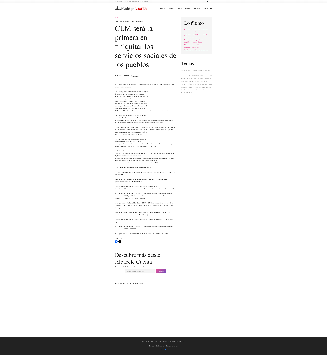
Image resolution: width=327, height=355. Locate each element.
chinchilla (208, 70)
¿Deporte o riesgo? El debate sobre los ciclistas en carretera (196, 36)
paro (193, 84)
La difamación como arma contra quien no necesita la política (196, 31)
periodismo (204, 84)
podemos (210, 84)
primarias (196, 87)
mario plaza (188, 81)
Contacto (151, 346)
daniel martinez (206, 73)
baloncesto (199, 70)
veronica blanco (202, 90)
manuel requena (196, 78)
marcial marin (204, 78)
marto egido (196, 81)
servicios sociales (138, 283)
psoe (200, 87)
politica (190, 87)
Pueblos (117, 18)
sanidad (183, 89)
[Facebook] (210, 1)
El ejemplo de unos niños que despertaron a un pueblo (193, 46)
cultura (201, 73)
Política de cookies (172, 346)
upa (197, 90)
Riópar (209, 87)
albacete (194, 70)
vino (192, 92)
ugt (194, 90)
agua (189, 70)
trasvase (192, 90)
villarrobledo (185, 92)
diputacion (190, 75)
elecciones (201, 75)
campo (204, 70)
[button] (211, 8)
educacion (195, 75)
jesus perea (185, 78)
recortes (125, 283)
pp (193, 87)
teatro (188, 90)
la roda (190, 78)
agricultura (184, 70)
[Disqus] (146, 312)
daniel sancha (184, 75)
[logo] (131, 8)
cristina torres (195, 73)
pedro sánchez (198, 84)
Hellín (210, 75)
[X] (207, 1)
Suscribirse (161, 271)
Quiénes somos (160, 346)
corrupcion (183, 73)
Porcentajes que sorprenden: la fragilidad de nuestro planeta (193, 41)
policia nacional (184, 87)
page (191, 84)
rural (130, 283)
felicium (207, 75)
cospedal (119, 283)
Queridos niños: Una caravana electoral (196, 50)
